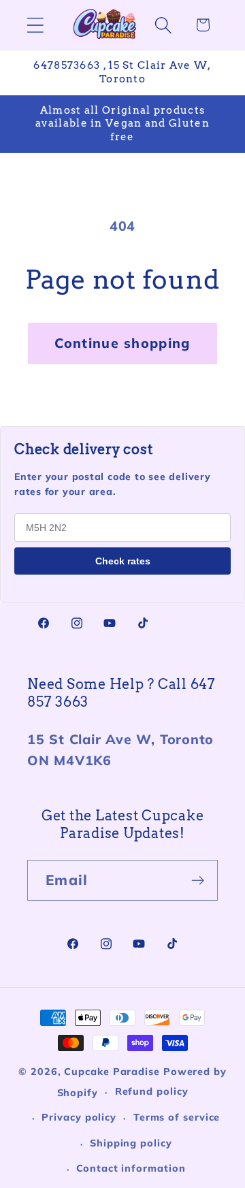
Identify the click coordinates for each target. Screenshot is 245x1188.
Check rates (122, 561)
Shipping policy (131, 1143)
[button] (35, 24)
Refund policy (152, 1091)
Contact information (130, 1168)
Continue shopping (122, 342)
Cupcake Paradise (112, 1071)
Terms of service (176, 1117)
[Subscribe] (197, 880)
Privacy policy (79, 1117)
